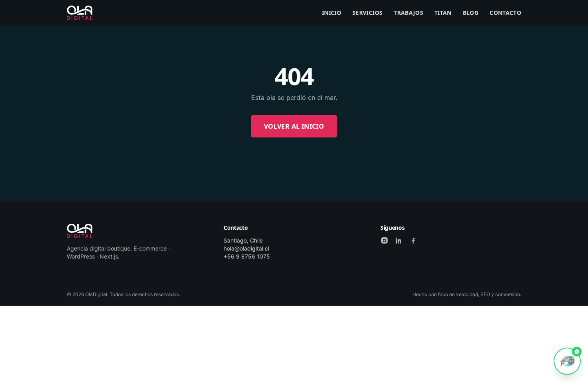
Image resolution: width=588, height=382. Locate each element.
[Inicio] (79, 13)
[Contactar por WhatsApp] (567, 361)
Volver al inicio (294, 126)
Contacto (505, 12)
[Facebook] (413, 241)
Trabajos (408, 12)
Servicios (367, 12)
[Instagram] (384, 241)
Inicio (331, 12)
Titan (443, 12)
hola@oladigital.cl (246, 248)
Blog (470, 12)
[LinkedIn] (399, 241)
